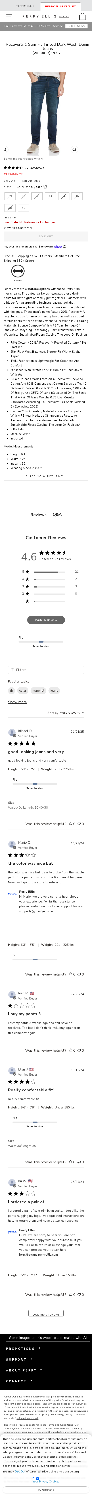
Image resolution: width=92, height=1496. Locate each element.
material (38, 691)
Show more (17, 702)
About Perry (24, 1370)
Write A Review (46, 620)
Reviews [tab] (38, 514)
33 (50, 196)
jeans (54, 691)
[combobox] (66, 712)
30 (23, 196)
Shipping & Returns (45, 476)
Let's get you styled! (27, 1418)
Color (22, 180)
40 (23, 208)
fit (11, 691)
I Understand (46, 1490)
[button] (10, 16)
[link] (84, 16)
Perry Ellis (25, 6)
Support (19, 1359)
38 (10, 208)
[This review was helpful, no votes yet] (70, 824)
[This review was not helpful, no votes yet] (79, 824)
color (22, 691)
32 (37, 196)
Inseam (10, 217)
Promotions (23, 1348)
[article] (49, 461)
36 (77, 196)
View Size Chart (15, 228)
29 (10, 196)
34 (64, 196)
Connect (19, 1381)
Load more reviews (46, 1314)
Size (23, 187)
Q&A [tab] (57, 514)
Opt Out (20, 1471)
